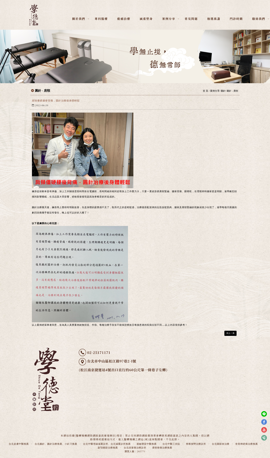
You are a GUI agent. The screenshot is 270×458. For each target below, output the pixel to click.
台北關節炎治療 (220, 444)
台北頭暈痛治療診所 (135, 447)
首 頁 (205, 91)
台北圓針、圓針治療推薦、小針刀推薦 (56, 444)
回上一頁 (230, 333)
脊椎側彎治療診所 (196, 444)
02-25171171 (98, 352)
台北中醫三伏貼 (171, 444)
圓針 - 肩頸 (232, 91)
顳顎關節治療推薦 (108, 447)
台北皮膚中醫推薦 (19, 444)
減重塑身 (146, 19)
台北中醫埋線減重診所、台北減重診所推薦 (107, 444)
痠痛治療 (123, 19)
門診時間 (236, 19)
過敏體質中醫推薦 (147, 444)
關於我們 (78, 19)
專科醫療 (101, 19)
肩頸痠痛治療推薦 (162, 447)
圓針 (223, 91)
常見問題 (191, 19)
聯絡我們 (258, 19)
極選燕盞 (213, 19)
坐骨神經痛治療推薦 (246, 444)
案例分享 (168, 19)
